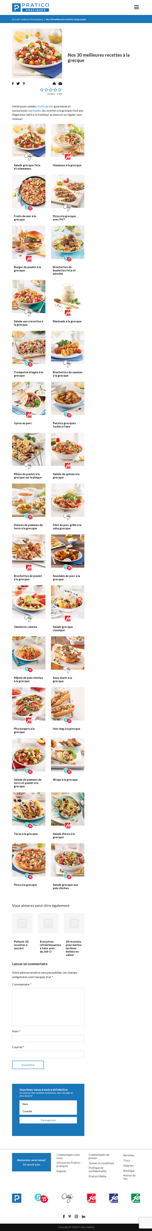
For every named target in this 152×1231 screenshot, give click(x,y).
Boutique (129, 1170)
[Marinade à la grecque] (67, 296)
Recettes (128, 1155)
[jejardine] (135, 1198)
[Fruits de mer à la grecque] (28, 191)
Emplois (61, 1171)
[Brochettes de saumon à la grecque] (67, 347)
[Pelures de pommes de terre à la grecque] (28, 500)
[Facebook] (64, 1216)
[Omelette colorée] (28, 602)
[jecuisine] (91, 1198)
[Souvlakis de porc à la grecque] (67, 551)
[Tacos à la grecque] (28, 809)
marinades (34, 110)
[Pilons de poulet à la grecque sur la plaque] (28, 449)
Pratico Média (97, 1176)
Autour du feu (129, 1177)
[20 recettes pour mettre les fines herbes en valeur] (74, 923)
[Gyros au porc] (28, 398)
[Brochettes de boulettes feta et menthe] (67, 242)
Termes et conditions (101, 1163)
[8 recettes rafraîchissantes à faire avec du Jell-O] (48, 923)
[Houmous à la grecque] (67, 140)
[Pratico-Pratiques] (30, 7)
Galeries (128, 1165)
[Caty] (68, 1198)
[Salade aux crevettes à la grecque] (28, 296)
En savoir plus (31, 1162)
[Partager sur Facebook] (13, 83)
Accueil (15, 19)
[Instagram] (76, 1216)
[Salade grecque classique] (67, 602)
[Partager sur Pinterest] (24, 83)
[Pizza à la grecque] (28, 860)
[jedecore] (113, 1198)
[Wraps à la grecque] (67, 754)
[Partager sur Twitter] (18, 83)
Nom (16, 1031)
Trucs (126, 1160)
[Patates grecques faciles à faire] (67, 398)
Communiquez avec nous (68, 1156)
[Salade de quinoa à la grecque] (67, 449)
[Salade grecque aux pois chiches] (67, 860)
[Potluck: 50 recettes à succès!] (22, 923)
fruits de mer (45, 106)
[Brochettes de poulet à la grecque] (28, 551)
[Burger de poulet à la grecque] (28, 242)
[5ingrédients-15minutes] (41, 1198)
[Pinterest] (69, 1216)
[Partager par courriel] (60, 83)
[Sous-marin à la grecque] (67, 653)
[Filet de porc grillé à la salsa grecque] (67, 500)
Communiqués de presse (99, 1156)
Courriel (18, 1047)
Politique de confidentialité (98, 1169)
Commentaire (21, 984)
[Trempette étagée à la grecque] (28, 347)
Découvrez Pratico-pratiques (69, 1164)
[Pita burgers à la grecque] (28, 703)
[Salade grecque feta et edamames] (28, 140)
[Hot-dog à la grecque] (67, 703)
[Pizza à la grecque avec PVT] (67, 191)
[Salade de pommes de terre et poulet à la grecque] (28, 754)
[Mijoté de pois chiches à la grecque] (28, 653)
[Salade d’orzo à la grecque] (67, 809)
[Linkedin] (83, 1216)
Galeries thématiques (32, 19)
